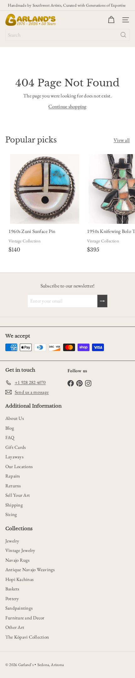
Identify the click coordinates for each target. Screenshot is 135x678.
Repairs (12, 476)
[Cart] (111, 20)
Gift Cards (15, 447)
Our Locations (19, 466)
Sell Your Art (17, 495)
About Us (14, 418)
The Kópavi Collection (27, 637)
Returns (13, 486)
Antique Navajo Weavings (30, 569)
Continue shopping (67, 106)
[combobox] (67, 35)
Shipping (14, 505)
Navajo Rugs (17, 560)
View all (122, 140)
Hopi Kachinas (19, 579)
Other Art (14, 627)
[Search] (123, 35)
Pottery (12, 598)
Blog (9, 428)
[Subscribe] (102, 301)
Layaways (14, 457)
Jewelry (12, 541)
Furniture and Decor (25, 618)
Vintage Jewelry (20, 550)
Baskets (12, 589)
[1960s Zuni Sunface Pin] (44, 205)
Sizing (11, 514)
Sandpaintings (19, 608)
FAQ (9, 437)
